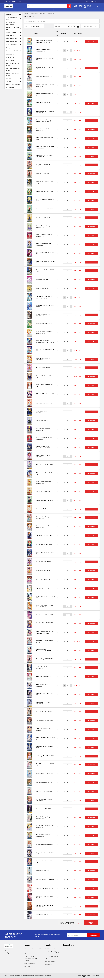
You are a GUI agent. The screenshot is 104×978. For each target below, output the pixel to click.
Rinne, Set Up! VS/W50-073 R (44, 676)
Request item (10, 87)
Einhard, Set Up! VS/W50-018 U (44, 191)
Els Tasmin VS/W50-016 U (43, 173)
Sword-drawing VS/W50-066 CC (44, 614)
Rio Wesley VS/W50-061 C (43, 570)
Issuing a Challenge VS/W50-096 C (45, 879)
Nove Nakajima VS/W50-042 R (44, 403)
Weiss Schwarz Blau (11, 41)
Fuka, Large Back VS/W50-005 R (45, 76)
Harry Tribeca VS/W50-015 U (43, 165)
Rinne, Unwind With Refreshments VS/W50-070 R (44, 650)
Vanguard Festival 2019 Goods (12, 74)
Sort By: (27, 26)
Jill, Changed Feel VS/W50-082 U (45, 756)
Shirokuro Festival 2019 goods (12, 64)
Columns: (57, 26)
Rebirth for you (10, 60)
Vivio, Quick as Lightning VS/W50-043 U (42, 411)
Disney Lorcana (10, 47)
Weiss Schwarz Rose (11, 38)
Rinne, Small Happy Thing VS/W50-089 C (43, 817)
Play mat (8, 81)
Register (89, 6)
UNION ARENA (10, 54)
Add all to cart (91, 922)
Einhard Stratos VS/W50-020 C (44, 209)
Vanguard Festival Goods (13, 84)
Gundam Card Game (11, 44)
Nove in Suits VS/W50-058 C (44, 544)
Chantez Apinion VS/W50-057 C (44, 535)
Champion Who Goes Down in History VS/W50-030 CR (44, 297)
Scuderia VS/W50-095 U (42, 870)
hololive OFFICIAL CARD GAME (12, 28)
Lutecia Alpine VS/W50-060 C (44, 562)
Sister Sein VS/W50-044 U (43, 420)
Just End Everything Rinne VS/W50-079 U (43, 729)
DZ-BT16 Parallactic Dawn (11, 18)
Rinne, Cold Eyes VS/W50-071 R (44, 659)
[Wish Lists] (81, 6)
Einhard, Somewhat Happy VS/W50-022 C (43, 226)
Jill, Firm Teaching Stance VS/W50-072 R (43, 667)
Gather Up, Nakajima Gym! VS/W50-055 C (43, 517)
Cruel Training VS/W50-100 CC (44, 914)
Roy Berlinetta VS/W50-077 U (44, 711)
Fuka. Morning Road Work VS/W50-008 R (43, 103)
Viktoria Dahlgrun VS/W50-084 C (45, 773)
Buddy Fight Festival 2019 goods (13, 69)
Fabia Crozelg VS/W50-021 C (43, 217)
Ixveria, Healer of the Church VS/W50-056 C (43, 526)
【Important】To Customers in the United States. (61, 10)
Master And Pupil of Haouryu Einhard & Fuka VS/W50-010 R (44, 120)
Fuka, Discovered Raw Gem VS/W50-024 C (43, 244)
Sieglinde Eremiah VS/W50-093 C (45, 853)
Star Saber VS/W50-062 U (43, 579)
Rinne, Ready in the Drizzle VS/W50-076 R (43, 702)
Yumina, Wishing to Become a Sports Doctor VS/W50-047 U (44, 447)
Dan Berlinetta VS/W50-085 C (44, 782)
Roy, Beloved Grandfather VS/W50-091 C (43, 835)
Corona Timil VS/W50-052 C (43, 491)
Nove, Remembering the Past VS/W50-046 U (44, 438)
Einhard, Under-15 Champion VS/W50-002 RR (43, 50)
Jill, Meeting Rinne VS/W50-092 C (45, 844)
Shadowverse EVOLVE (12, 51)
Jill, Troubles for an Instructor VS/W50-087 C (44, 800)
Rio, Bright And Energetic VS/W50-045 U (43, 429)
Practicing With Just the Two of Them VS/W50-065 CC (45, 605)
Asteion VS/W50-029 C (42, 288)
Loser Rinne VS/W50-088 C (43, 809)
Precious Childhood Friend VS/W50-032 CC (43, 314)
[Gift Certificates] (76, 6)
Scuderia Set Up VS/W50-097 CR (45, 888)
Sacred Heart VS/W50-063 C (43, 588)
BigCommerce (29, 975)
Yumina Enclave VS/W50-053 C (44, 500)
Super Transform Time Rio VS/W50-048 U (43, 455)
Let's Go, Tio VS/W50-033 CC (44, 323)
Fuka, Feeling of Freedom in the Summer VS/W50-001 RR (44, 41)
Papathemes (47, 975)
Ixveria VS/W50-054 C (42, 509)
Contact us (38, 10)
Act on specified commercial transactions (18, 10)
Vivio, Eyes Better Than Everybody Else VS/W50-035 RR (45, 341)
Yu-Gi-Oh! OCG (10, 57)
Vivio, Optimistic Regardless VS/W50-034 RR (44, 332)
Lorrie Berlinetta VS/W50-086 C (44, 791)
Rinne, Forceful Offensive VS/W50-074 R (43, 685)
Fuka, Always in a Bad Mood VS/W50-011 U (43, 129)
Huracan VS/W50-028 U (42, 279)
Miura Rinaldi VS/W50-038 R (43, 368)
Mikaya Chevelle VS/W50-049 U (44, 464)
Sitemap (27, 966)
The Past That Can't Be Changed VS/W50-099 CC (44, 905)
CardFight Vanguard (11, 32)
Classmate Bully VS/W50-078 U (44, 720)
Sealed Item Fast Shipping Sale (11, 23)
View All (66, 949)
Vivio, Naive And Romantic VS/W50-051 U (43, 482)
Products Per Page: (87, 26)
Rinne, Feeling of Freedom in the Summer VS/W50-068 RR (45, 632)
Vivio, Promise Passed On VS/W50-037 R (43, 358)
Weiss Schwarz (10, 35)
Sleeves (8, 78)
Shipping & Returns (85, 10)
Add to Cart (91, 41)
